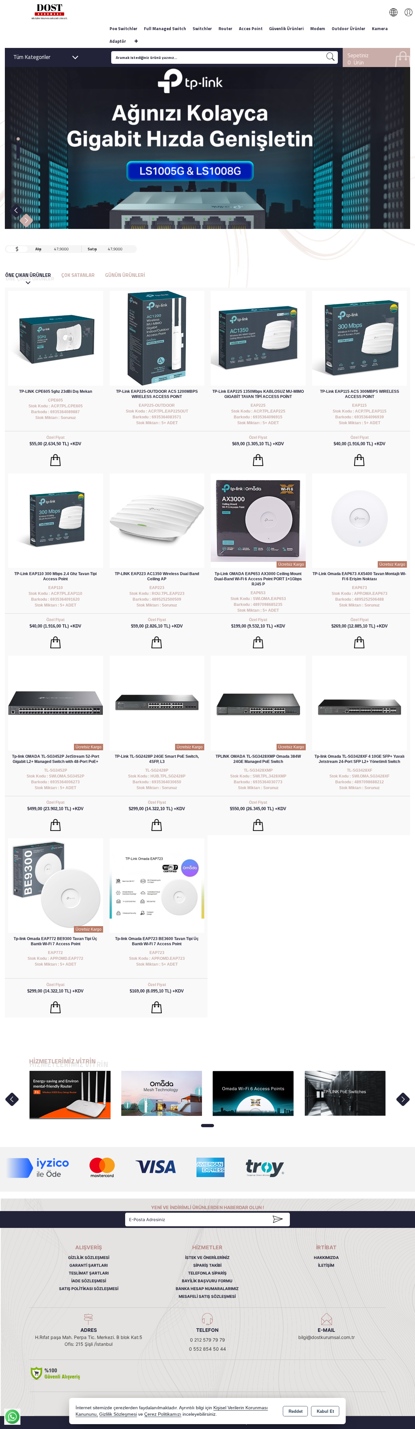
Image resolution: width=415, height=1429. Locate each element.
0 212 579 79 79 (207, 1340)
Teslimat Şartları (89, 1273)
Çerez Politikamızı (162, 1414)
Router (225, 28)
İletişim (326, 1265)
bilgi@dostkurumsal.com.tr (326, 1337)
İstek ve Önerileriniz (207, 1257)
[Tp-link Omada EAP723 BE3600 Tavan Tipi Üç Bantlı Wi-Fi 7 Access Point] (157, 885)
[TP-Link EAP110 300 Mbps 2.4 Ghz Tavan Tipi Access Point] (55, 520)
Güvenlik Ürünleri (286, 28)
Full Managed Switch (165, 28)
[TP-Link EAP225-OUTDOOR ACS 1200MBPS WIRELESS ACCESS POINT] (157, 338)
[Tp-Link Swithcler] (344, 1093)
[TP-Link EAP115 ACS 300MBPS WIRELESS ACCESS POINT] (359, 338)
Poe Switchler (123, 28)
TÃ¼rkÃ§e (396, 12)
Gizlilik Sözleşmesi (88, 1257)
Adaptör (118, 41)
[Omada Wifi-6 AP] (253, 1093)
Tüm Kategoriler (31, 57)
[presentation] (12, 1099)
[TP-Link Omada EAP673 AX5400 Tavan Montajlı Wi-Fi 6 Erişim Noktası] (359, 520)
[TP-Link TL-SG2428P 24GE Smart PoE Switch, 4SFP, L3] (157, 703)
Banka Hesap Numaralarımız (207, 1288)
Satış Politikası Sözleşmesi (88, 1288)
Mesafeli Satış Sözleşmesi (207, 1296)
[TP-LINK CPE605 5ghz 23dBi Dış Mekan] (55, 338)
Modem (317, 28)
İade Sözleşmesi (88, 1280)
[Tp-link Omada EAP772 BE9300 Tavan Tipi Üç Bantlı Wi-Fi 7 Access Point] (55, 885)
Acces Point (251, 28)
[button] (18, 139)
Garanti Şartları (88, 1265)
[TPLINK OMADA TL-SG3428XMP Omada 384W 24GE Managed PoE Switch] (258, 703)
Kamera (380, 28)
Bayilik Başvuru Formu (207, 1280)
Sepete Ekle (55, 460)
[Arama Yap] (331, 57)
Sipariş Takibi (207, 1265)
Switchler (202, 28)
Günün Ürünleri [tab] (125, 275)
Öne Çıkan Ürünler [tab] (29, 276)
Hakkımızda (326, 1257)
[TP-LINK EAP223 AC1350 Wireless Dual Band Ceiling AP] (157, 520)
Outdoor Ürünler (348, 28)
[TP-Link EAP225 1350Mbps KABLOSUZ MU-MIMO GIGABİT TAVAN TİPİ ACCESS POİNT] (258, 338)
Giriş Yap (405, 12)
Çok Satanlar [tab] (78, 275)
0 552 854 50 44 (207, 1349)
